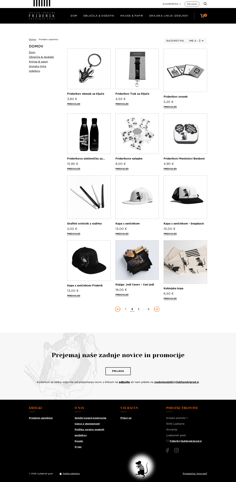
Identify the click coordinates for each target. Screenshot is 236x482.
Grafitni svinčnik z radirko (84, 223)
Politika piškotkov (71, 473)
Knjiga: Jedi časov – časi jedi (134, 284)
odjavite (124, 382)
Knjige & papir (131, 15)
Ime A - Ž (195, 40)
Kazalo (79, 441)
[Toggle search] (205, 4)
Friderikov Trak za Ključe (132, 93)
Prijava (192, 4)
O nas (78, 447)
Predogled (73, 104)
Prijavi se (125, 418)
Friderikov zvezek (176, 96)
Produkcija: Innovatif (195, 473)
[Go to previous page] (118, 309)
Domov (36, 46)
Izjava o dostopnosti (87, 423)
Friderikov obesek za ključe (85, 93)
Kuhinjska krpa (173, 288)
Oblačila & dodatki (98, 15)
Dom (74, 15)
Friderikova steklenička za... (86, 158)
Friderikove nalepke (128, 158)
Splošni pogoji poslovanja (90, 418)
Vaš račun (129, 408)
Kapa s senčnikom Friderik (85, 285)
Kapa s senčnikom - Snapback (184, 223)
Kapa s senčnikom (127, 223)
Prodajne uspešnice (41, 418)
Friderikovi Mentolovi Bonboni (184, 158)
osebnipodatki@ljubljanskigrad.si (176, 382)
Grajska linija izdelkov (168, 15)
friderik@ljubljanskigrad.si (186, 441)
